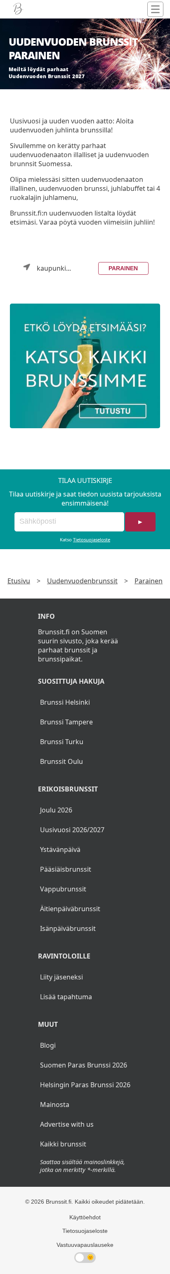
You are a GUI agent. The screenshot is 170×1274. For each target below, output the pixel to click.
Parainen (123, 268)
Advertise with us (67, 1124)
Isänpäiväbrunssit (68, 928)
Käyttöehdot (85, 1217)
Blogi (48, 1045)
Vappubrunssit (63, 888)
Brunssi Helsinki (65, 702)
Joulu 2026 (56, 810)
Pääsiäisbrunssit (65, 869)
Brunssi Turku (61, 741)
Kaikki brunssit (63, 1144)
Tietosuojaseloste (91, 539)
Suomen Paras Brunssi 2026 (83, 1065)
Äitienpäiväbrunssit (70, 908)
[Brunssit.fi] (85, 366)
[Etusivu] (18, 9)
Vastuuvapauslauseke (85, 1245)
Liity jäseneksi (61, 977)
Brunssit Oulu (61, 761)
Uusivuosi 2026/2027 (72, 829)
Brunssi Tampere (66, 721)
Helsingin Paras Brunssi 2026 (85, 1084)
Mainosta (54, 1104)
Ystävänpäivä (60, 849)
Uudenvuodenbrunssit (82, 580)
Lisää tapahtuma (66, 996)
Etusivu (18, 580)
